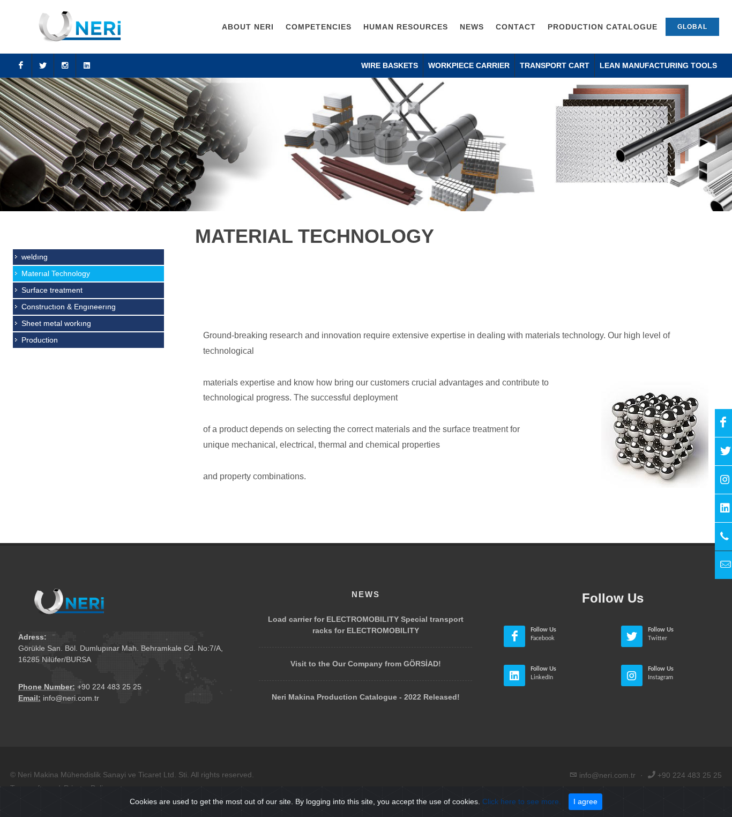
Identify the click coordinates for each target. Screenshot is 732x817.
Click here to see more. (521, 801)
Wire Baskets (389, 65)
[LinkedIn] (87, 65)
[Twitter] (43, 65)
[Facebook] (21, 65)
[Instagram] (65, 65)
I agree (585, 801)
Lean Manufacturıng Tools (658, 65)
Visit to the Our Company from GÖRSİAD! (365, 663)
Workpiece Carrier (469, 65)
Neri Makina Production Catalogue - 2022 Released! (366, 697)
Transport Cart (554, 65)
